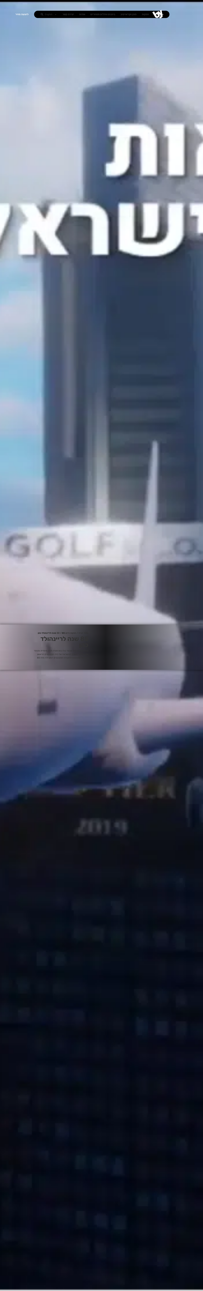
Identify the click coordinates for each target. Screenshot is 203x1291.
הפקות (145, 14)
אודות (82, 14)
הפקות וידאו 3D (66, 633)
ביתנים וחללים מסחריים (102, 14)
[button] (42, 14)
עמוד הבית (83, 633)
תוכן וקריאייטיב (128, 14)
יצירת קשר (68, 14)
